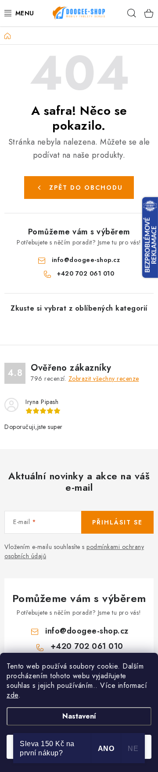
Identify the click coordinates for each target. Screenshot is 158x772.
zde (12, 695)
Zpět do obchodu (86, 187)
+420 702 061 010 (85, 273)
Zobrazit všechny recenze (103, 378)
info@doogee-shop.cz (86, 259)
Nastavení (79, 716)
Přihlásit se (117, 522)
